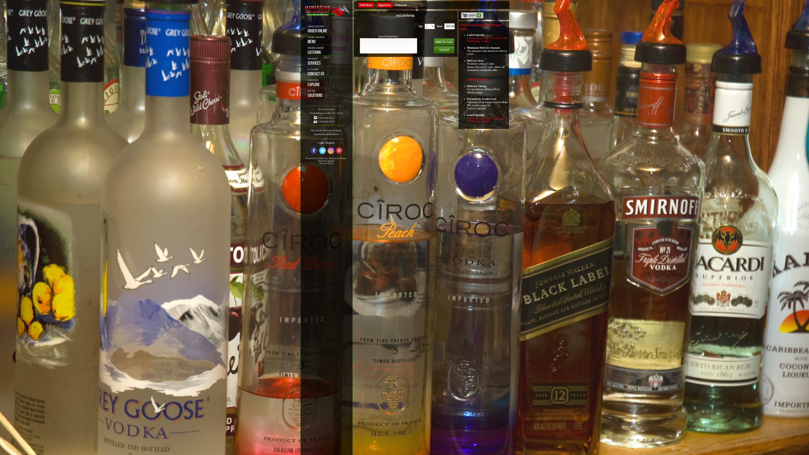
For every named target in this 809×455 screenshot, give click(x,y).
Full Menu (366, 5)
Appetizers (384, 5)
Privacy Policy (326, 163)
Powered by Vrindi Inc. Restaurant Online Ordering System (326, 159)
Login (321, 142)
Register (330, 142)
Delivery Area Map (477, 79)
